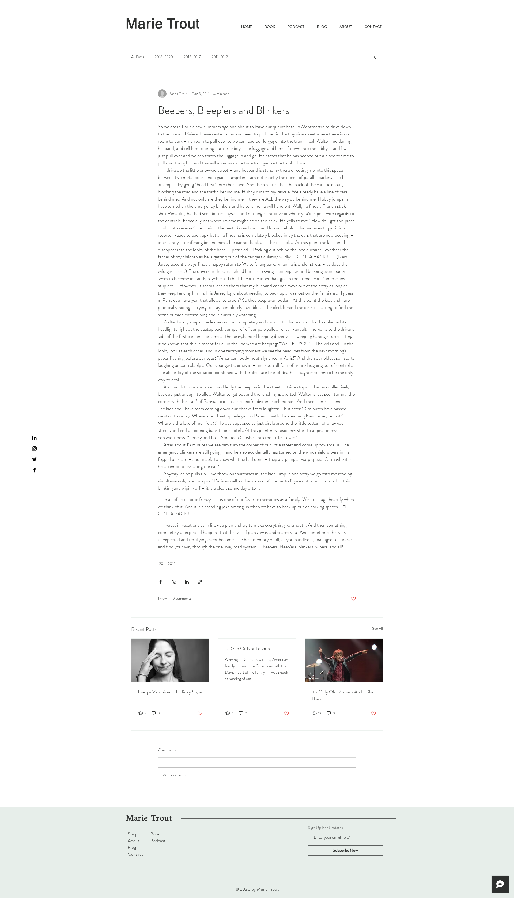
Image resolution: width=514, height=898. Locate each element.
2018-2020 (164, 56)
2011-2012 (219, 56)
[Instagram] (34, 449)
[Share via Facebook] (160, 581)
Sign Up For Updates (325, 827)
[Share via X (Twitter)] (173, 581)
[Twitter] (34, 459)
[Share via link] (199, 581)
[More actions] (353, 93)
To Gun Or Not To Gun (247, 648)
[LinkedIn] (34, 438)
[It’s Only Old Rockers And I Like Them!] (344, 660)
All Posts (137, 56)
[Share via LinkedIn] (186, 581)
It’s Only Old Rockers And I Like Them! (342, 695)
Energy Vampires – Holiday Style (170, 691)
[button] (376, 57)
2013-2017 (192, 56)
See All (377, 628)
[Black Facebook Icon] (34, 470)
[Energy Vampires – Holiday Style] (170, 660)
